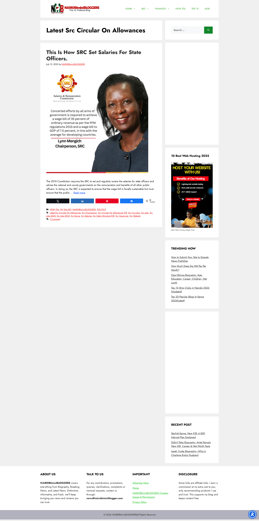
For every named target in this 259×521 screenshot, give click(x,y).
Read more (79, 192)
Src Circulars (134, 212)
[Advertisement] (192, 94)
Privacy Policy (139, 502)
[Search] (208, 30)
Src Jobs (145, 212)
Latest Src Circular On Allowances (65, 212)
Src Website (135, 215)
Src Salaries (86, 215)
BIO (143, 8)
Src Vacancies (121, 215)
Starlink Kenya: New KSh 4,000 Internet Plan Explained (188, 435)
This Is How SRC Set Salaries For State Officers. (93, 55)
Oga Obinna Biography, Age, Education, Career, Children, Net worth (189, 279)
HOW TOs (181, 8)
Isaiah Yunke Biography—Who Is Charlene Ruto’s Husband (188, 453)
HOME (128, 8)
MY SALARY (65, 209)
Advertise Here (140, 483)
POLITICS (101, 209)
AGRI (207, 8)
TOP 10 (195, 8)
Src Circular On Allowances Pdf (112, 212)
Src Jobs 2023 (63, 215)
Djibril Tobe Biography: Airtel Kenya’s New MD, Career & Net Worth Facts (191, 444)
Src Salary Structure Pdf (103, 215)
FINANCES (160, 8)
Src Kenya (75, 215)
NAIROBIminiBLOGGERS (84, 209)
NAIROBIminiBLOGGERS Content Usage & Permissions (150, 495)
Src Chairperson (89, 212)
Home (135, 488)
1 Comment (55, 219)
